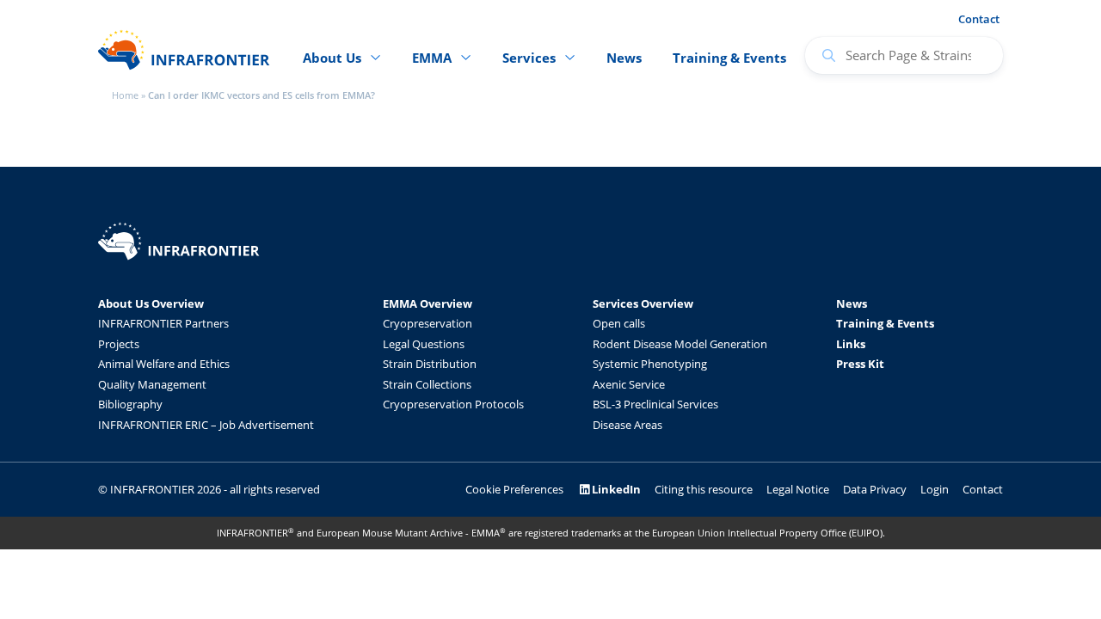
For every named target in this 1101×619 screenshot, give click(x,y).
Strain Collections (427, 384)
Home (125, 95)
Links (850, 344)
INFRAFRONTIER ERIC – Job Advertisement (206, 424)
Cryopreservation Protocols (453, 404)
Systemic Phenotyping (650, 363)
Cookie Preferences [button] (514, 489)
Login (934, 489)
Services (529, 57)
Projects (118, 344)
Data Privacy (875, 489)
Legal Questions (423, 344)
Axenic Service (629, 384)
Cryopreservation (427, 323)
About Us (332, 57)
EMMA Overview (427, 303)
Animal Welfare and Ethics (164, 363)
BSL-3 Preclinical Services (655, 404)
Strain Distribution (430, 363)
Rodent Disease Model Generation (680, 344)
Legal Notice (797, 489)
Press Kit (860, 363)
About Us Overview (151, 303)
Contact (979, 19)
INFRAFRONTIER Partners (163, 323)
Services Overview (643, 303)
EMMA (432, 57)
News (624, 57)
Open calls (619, 323)
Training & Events (729, 57)
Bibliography (130, 404)
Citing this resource (704, 489)
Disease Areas (627, 424)
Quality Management (152, 384)
